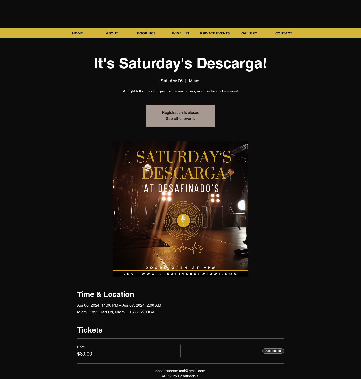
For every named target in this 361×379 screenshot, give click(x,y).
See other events (180, 118)
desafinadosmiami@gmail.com (180, 371)
